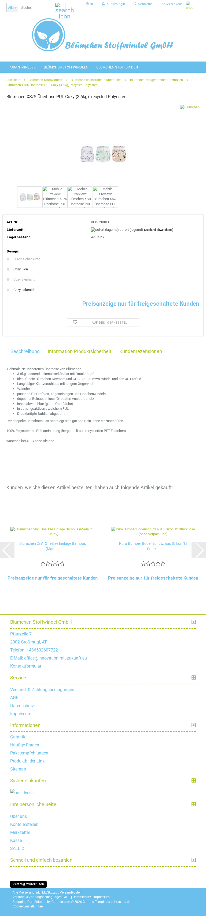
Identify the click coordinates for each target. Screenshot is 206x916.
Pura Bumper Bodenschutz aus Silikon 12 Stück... (153, 546)
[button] (90, 4)
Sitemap (18, 769)
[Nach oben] (195, 908)
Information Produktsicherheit (79, 351)
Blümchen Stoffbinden (117, 67)
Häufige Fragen (24, 745)
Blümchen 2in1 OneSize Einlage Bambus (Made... (52, 546)
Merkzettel (144, 4)
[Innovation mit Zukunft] (103, 35)
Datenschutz (22, 705)
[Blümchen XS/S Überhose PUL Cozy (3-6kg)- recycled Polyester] (103, 145)
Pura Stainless (22, 67)
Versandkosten (71, 892)
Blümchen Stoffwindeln (66, 67)
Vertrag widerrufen (28, 884)
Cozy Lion (20, 269)
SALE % (17, 848)
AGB (14, 697)
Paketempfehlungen (29, 753)
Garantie (18, 736)
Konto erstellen (24, 824)
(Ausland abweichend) (159, 230)
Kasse (16, 840)
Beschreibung (25, 351)
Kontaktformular (25, 666)
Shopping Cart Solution (29, 902)
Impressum (20, 713)
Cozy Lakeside (24, 290)
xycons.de (123, 902)
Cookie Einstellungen (28, 906)
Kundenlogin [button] (115, 4)
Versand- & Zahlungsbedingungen (42, 689)
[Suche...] (60, 8)
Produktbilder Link (27, 761)
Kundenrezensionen (140, 351)
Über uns (18, 816)
